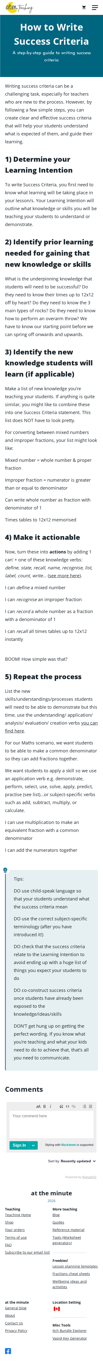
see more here (64, 576)
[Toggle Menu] (95, 7)
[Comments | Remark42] (51, 1139)
